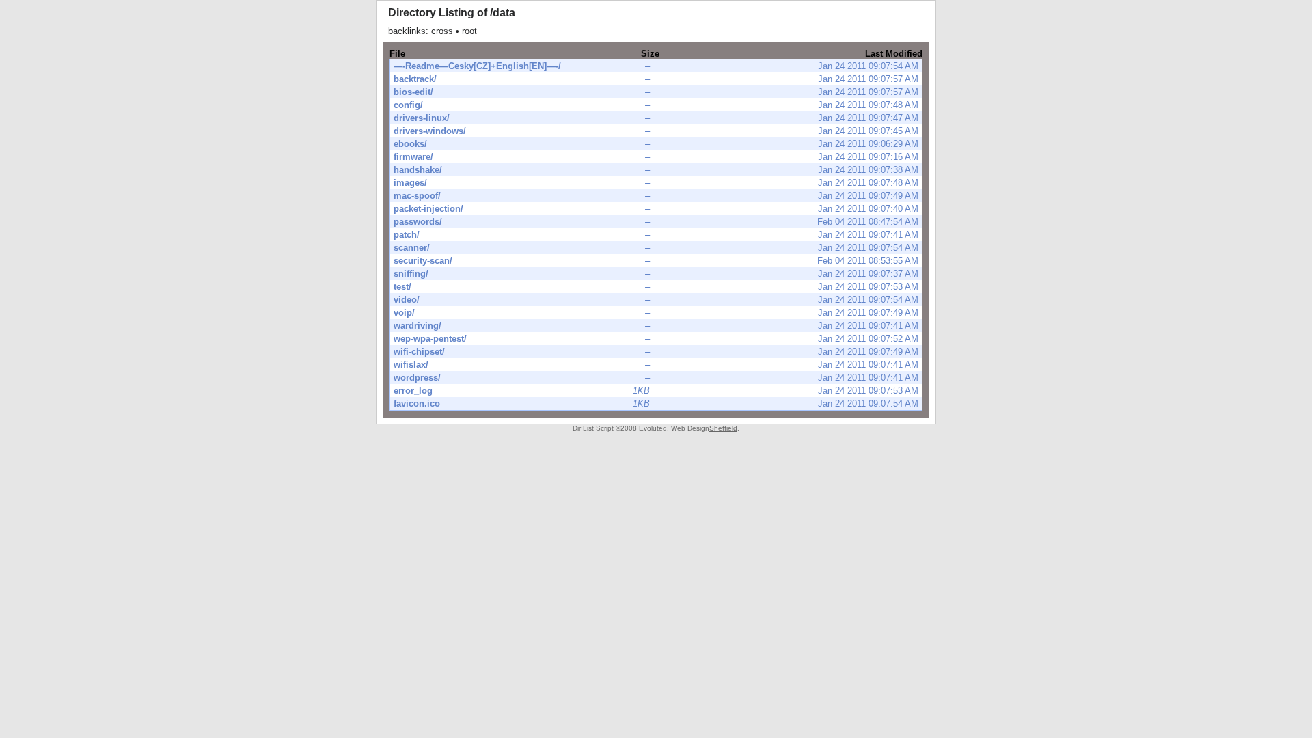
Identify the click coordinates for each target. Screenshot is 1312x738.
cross (442, 31)
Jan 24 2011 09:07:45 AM (656, 131)
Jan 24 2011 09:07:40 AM (656, 209)
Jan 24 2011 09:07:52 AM (656, 338)
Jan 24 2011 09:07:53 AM (656, 287)
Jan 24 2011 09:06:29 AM (656, 144)
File (397, 54)
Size (650, 54)
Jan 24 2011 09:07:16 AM (656, 157)
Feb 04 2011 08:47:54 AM (656, 222)
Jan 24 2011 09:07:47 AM (656, 118)
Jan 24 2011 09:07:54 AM (656, 66)
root (469, 31)
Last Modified (893, 54)
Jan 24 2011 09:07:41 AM (656, 235)
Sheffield (723, 428)
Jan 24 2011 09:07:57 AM (656, 79)
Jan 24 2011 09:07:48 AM (656, 105)
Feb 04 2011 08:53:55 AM (656, 261)
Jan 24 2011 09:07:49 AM (656, 196)
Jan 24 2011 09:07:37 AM (656, 274)
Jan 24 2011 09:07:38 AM (656, 170)
